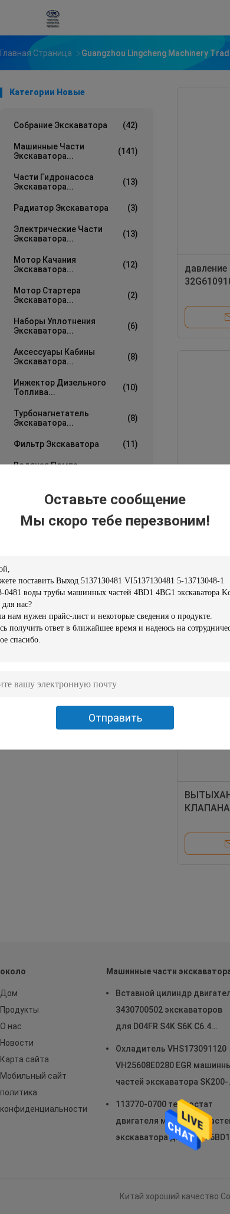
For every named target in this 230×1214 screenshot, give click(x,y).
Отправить (115, 718)
